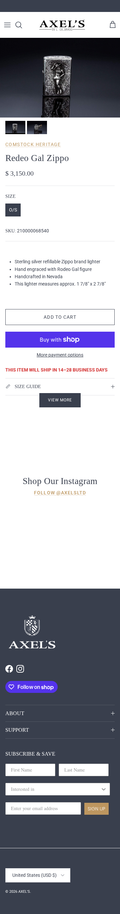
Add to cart (60, 317)
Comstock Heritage (33, 144)
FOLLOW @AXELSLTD (60, 492)
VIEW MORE (60, 400)
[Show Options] (103, 789)
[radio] (13, 210)
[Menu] (7, 25)
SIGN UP (96, 808)
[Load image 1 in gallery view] (60, 78)
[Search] (22, 25)
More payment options (60, 355)
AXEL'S (24, 891)
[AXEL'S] (62, 24)
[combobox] (55, 789)
